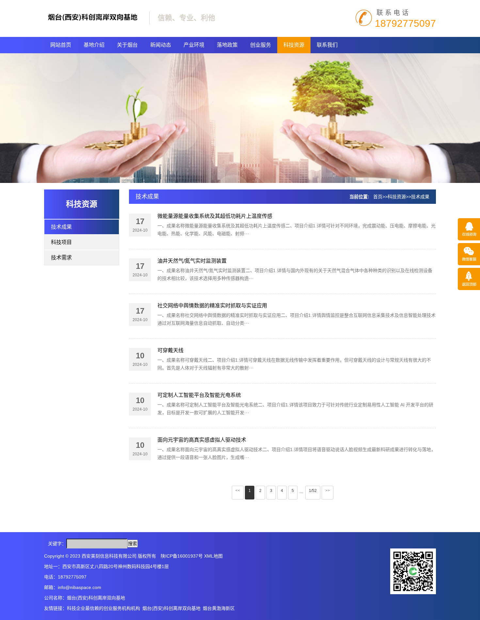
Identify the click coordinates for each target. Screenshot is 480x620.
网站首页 (60, 45)
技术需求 (61, 257)
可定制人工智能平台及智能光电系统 (199, 395)
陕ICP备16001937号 (182, 556)
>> (327, 490)
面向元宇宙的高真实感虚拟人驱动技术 (201, 440)
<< (237, 490)
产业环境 (194, 45)
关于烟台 (127, 45)
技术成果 (61, 227)
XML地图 (213, 556)
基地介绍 (94, 45)
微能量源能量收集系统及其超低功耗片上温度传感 (214, 216)
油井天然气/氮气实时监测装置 (192, 261)
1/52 (313, 490)
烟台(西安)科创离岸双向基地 (171, 608)
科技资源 (293, 45)
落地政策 (227, 45)
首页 (377, 196)
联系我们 (327, 45)
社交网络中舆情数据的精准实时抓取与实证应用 (212, 305)
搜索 (132, 543)
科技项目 (61, 242)
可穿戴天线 (170, 350)
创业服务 (260, 45)
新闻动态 (160, 45)
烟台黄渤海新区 (219, 608)
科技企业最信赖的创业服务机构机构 (103, 608)
